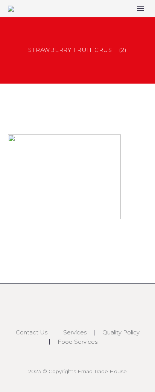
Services (75, 333)
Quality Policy (121, 333)
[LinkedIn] (77, 304)
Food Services (77, 342)
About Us (113, 21)
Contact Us (31, 333)
